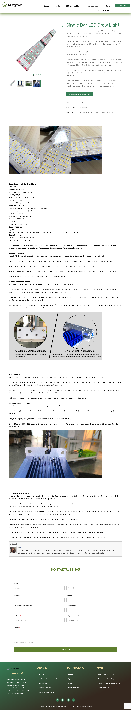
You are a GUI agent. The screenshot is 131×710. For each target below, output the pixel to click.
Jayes (13, 544)
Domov (46, 6)
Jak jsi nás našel (72, 616)
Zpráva (17, 627)
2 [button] (36, 74)
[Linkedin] (68, 700)
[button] (122, 5)
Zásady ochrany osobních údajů (109, 683)
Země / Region (71, 606)
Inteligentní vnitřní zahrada (48, 679)
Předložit (65, 650)
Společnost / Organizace (23, 606)
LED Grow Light (86, 108)
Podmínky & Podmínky (106, 679)
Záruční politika (103, 688)
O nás (58, 6)
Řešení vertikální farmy (106, 674)
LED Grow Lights (72, 6)
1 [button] (33, 75)
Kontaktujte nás (104, 10)
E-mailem (18, 595)
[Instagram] (73, 700)
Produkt (71, 674)
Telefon (69, 595)
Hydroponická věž (44, 688)
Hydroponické (92, 6)
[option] (37, 50)
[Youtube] (62, 700)
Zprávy (70, 679)
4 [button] (40, 74)
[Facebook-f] (57, 700)
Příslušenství (42, 683)
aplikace (17, 616)
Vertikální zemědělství (46, 692)
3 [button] (38, 74)
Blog (108, 6)
